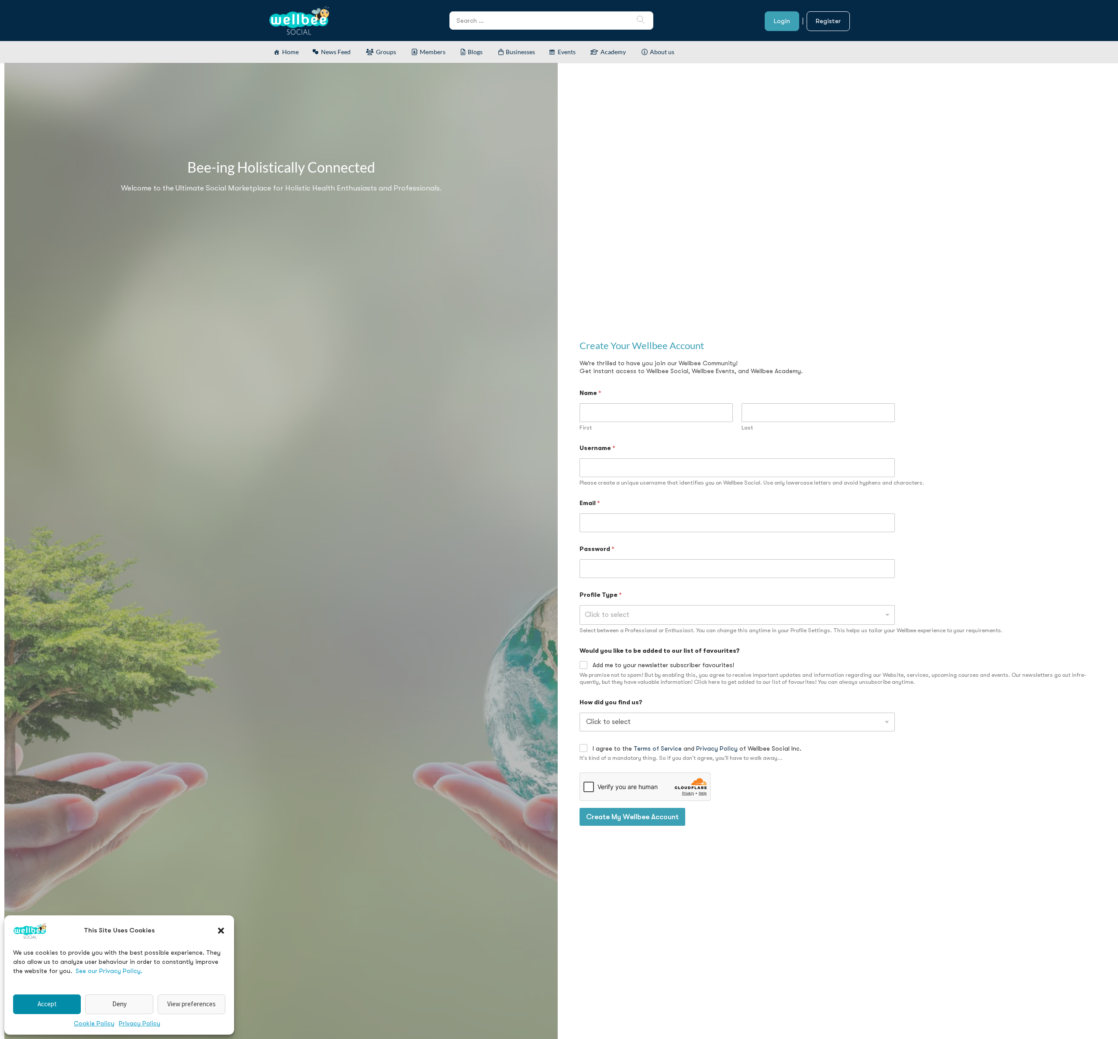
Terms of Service (658, 748)
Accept (47, 1004)
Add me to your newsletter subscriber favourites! (663, 664)
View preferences (191, 1004)
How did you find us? (611, 702)
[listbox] (737, 615)
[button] (221, 930)
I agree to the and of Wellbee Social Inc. (697, 748)
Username (597, 447)
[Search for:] (551, 20)
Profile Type (601, 594)
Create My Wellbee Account (632, 817)
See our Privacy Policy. (109, 970)
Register (828, 21)
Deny (119, 1004)
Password (597, 548)
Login (782, 21)
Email (590, 502)
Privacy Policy (139, 1023)
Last (747, 427)
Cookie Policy (94, 1023)
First (586, 427)
